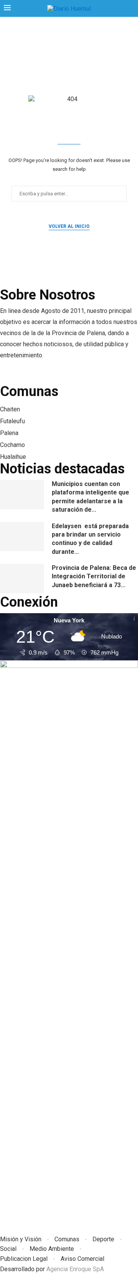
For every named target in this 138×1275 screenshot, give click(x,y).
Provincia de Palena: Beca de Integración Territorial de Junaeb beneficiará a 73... (94, 576)
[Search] (130, 9)
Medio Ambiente (52, 1248)
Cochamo (12, 445)
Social (8, 1248)
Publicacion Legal (24, 1258)
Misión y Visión (20, 1239)
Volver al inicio (69, 226)
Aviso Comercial (82, 1258)
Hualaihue (13, 457)
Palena (9, 433)
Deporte (103, 1239)
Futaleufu (12, 421)
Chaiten (10, 409)
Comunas (66, 1239)
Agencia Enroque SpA (75, 1269)
